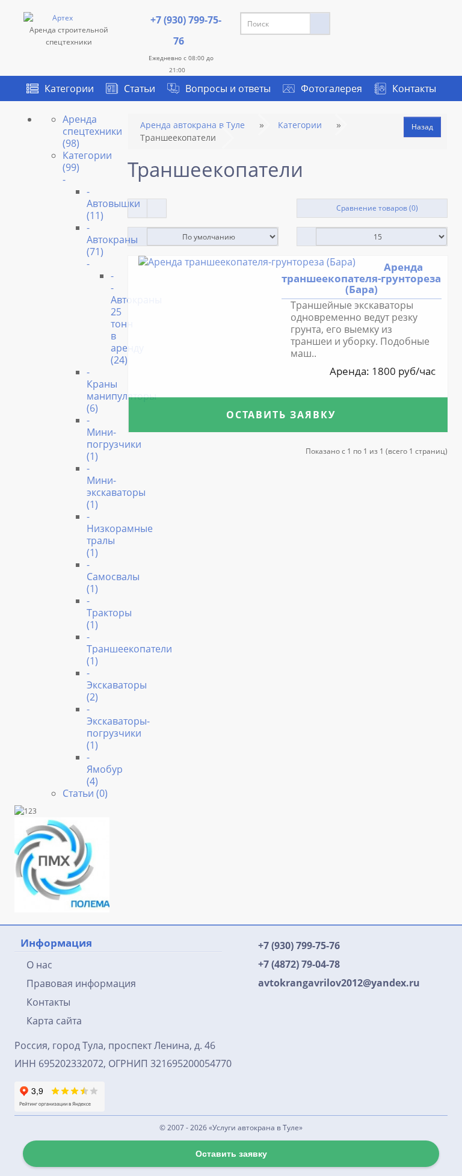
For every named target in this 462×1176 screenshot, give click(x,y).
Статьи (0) (85, 793)
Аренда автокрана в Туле (192, 125)
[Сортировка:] (137, 236)
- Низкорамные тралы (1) (120, 534)
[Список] (137, 208)
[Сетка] (157, 208)
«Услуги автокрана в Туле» (256, 1127)
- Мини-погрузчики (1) (114, 438)
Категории (69, 88)
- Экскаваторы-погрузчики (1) (118, 727)
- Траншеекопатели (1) (129, 648)
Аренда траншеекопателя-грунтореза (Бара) (361, 278)
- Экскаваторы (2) (117, 685)
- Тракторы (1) (109, 612)
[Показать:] (306, 236)
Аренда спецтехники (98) (92, 131)
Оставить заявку (282, 415)
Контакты (414, 88)
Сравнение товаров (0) (375, 208)
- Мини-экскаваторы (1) (116, 486)
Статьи (139, 88)
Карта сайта (54, 1020)
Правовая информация (81, 983)
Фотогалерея (324, 88)
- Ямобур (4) (105, 769)
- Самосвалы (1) (113, 576)
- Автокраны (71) (112, 245)
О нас (39, 964)
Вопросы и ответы (228, 88)
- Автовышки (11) (113, 203)
